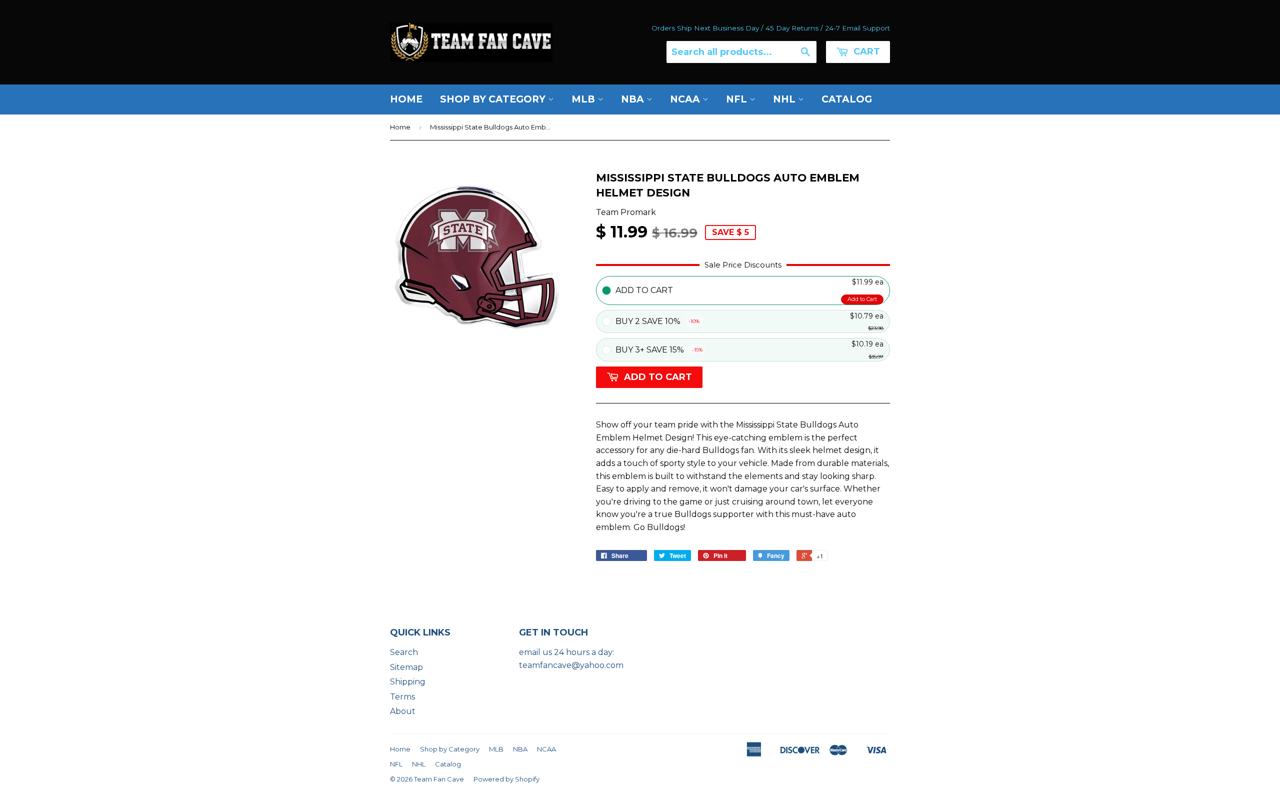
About (403, 711)
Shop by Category (494, 99)
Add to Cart (862, 299)
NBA (633, 99)
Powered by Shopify (507, 779)
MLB (585, 99)
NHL (785, 99)
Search (404, 652)
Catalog (847, 99)
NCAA (686, 99)
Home (406, 99)
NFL (738, 99)
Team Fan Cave (439, 779)
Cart (865, 51)
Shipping (408, 681)
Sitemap (406, 667)
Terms (402, 697)
